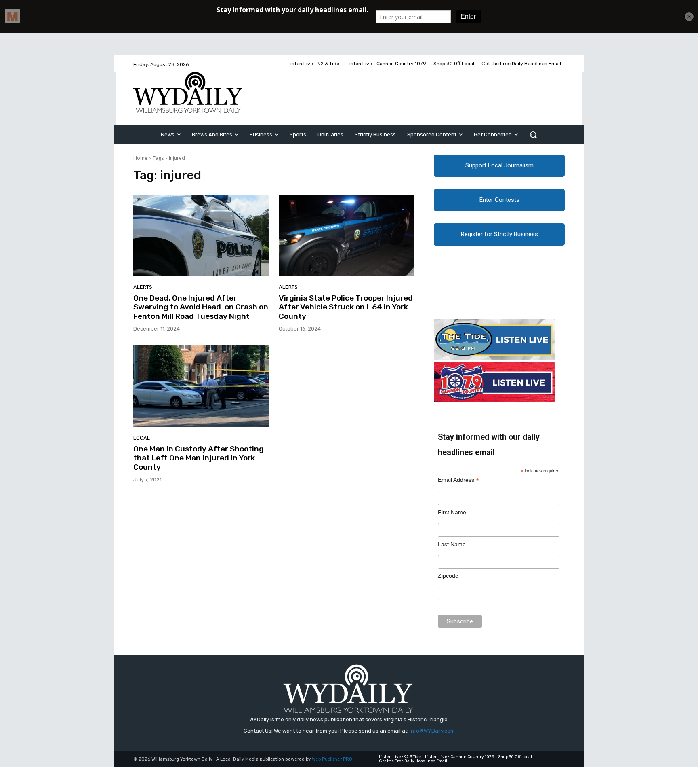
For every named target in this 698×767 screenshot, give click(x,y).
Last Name (452, 544)
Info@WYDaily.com (432, 731)
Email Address (458, 480)
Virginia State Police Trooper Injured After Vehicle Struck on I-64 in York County (346, 307)
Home (140, 158)
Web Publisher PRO (332, 759)
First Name (452, 512)
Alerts (142, 287)
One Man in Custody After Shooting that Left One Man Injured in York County (198, 458)
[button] (533, 134)
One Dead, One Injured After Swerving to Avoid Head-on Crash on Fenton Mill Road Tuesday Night (200, 307)
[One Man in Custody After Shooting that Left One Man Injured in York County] (201, 386)
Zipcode (448, 575)
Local (141, 438)
